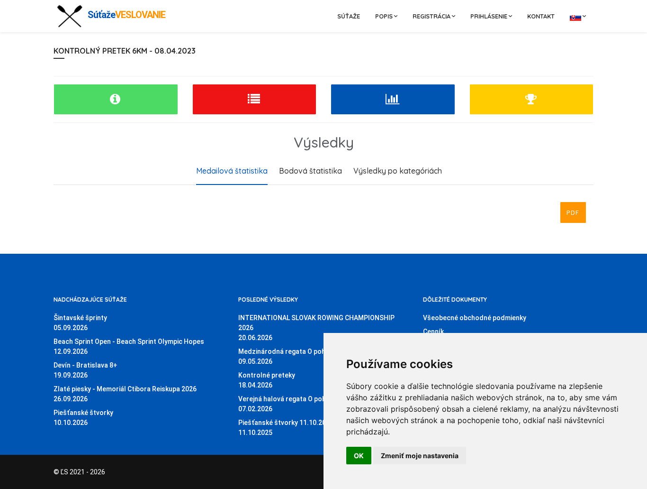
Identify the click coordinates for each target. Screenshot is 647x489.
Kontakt (541, 16)
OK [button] (359, 456)
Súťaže (348, 16)
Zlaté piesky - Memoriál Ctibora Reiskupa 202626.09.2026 (125, 394)
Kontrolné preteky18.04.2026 (266, 380)
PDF (573, 212)
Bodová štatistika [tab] (310, 170)
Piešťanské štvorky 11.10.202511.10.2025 (285, 427)
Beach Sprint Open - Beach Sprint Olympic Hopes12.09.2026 (129, 346)
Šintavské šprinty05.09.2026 (80, 323)
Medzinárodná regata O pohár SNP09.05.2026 (292, 356)
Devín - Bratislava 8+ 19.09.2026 (85, 370)
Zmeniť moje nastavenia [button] (419, 456)
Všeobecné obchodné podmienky (474, 318)
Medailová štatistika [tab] (232, 170)
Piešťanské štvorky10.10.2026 (83, 417)
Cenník (433, 331)
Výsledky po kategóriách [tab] (397, 170)
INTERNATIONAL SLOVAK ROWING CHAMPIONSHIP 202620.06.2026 (316, 327)
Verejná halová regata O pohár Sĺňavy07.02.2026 (296, 404)
